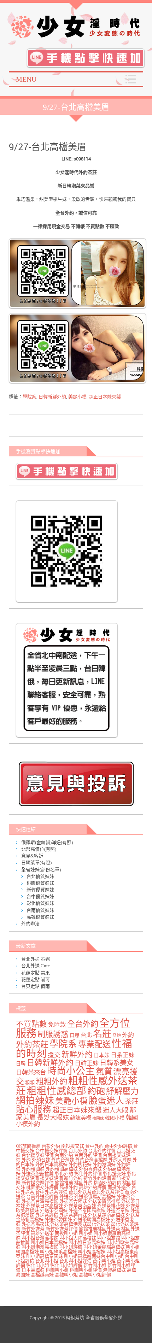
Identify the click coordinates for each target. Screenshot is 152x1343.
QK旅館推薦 (28, 1146)
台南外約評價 (88, 1155)
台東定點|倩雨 (35, 986)
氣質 (104, 1071)
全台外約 (82, 1024)
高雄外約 (68, 1187)
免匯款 (57, 1024)
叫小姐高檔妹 (91, 1251)
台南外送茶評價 (42, 1196)
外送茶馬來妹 (35, 1224)
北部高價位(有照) (38, 849)
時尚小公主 (71, 1071)
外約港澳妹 (104, 1164)
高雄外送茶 (42, 1233)
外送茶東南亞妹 (80, 1205)
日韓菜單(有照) (36, 862)
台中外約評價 (118, 1146)
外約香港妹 (90, 1169)
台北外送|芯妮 (35, 959)
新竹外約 (73, 1178)
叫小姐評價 (70, 1247)
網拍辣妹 (35, 1100)
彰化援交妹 (114, 1173)
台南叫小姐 (104, 1260)
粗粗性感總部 (56, 1090)
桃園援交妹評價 (42, 1187)
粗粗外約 (51, 1081)
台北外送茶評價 (108, 1192)
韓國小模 (115, 1118)
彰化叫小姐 (37, 1265)
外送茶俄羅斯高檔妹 (95, 1196)
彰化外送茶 (98, 1224)
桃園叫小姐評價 (86, 1270)
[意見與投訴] (78, 783)
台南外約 (64, 1155)
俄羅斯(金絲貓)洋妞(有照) (47, 842)
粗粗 (30, 1082)
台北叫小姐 (46, 1260)
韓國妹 (98, 1118)
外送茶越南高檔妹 (106, 1215)
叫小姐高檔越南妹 (82, 1256)
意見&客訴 (32, 855)
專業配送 (94, 1044)
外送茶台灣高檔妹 (40, 1201)
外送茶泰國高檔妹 (87, 1210)
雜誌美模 (80, 1118)
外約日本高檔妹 (51, 1164)
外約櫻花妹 (80, 1164)
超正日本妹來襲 (105, 396)
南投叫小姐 (66, 1233)
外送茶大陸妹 (73, 1201)
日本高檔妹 (33, 1270)
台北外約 (78, 1150)
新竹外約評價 (97, 1178)
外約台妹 (41, 1159)
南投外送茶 (118, 1187)
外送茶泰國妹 (54, 1210)
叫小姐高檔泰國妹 (44, 1256)
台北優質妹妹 (40, 876)
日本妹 (102, 1055)
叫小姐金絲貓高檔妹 (104, 1247)
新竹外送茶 (33, 1228)
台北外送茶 (80, 1192)
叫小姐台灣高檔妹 (40, 1238)
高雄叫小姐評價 (95, 1274)
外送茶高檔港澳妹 (68, 1224)
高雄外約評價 (92, 1187)
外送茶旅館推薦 (38, 1173)
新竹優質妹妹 (40, 889)
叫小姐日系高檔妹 (87, 1242)
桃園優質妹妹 (40, 883)
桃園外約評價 (107, 1182)
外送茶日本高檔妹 (44, 1205)
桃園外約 (83, 1182)
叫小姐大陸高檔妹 (77, 1238)
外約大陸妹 (120, 1159)
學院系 (29, 396)
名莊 (102, 1033)
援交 (54, 1054)
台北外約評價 (102, 1150)
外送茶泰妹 (117, 1210)
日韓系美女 (116, 1063)
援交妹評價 (51, 1178)
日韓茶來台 (31, 1072)
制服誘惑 (53, 1034)
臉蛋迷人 (106, 1101)
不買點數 (31, 1024)
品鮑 (116, 1035)
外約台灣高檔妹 (91, 1159)
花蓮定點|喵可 (35, 979)
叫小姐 (86, 1233)
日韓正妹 (87, 1063)
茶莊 (132, 1101)
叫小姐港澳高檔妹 (40, 1247)
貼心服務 (33, 1109)
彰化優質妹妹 (40, 903)
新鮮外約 (77, 1054)
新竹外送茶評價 (62, 1228)
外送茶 (66, 1196)
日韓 (21, 1063)
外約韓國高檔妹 (62, 1169)
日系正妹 (123, 1055)
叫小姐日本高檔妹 (49, 1242)
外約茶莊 (32, 1044)
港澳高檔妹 (114, 1270)
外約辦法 (30, 923)
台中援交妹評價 (51, 1150)
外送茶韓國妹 (58, 1219)
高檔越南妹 (42, 1274)
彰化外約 (64, 1173)
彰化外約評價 (88, 1173)
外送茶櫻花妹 (111, 1205)
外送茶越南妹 (73, 1215)
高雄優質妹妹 (40, 917)
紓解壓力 (122, 1091)
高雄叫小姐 (66, 1274)
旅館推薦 (64, 1182)
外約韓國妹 (33, 1169)
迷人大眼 (115, 1110)
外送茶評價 (46, 1215)
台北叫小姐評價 (75, 1260)
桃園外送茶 (108, 1228)
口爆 (75, 1035)
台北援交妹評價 (38, 1155)
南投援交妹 (72, 1146)
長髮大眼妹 (53, 1117)
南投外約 (51, 1146)
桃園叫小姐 (57, 1270)
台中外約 (94, 1146)
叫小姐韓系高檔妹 (58, 1251)
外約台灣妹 (62, 1159)
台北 (86, 1035)
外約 (128, 1035)
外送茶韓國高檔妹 (91, 1219)
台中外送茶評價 (51, 1192)
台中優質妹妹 (40, 896)
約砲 (96, 1091)
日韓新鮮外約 (52, 396)
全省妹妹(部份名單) (41, 869)
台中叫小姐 (112, 1256)
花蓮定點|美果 (35, 972)
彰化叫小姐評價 (66, 1265)
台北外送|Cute (35, 965)
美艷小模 (77, 396)
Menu (26, 79)
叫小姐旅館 (108, 1238)
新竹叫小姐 (94, 1265)
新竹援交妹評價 (38, 1182)
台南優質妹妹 (40, 910)
